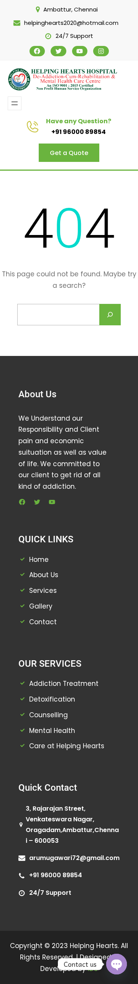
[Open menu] (14, 103)
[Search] (110, 314)
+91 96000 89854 (78, 131)
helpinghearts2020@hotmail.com (71, 23)
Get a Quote (69, 152)
